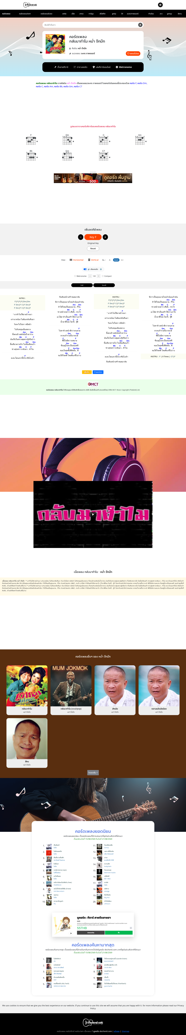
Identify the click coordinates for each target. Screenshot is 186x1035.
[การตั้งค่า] (160, 4)
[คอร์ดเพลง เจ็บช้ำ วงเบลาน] (100, 979)
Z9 (54, 961)
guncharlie (108, 986)
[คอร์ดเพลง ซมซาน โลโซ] (49, 896)
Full (82, 285)
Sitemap (125, 1031)
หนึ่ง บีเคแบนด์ (108, 854)
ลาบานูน (106, 891)
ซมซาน (56, 895)
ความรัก (107, 864)
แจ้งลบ (117, 1031)
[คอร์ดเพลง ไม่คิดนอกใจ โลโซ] (49, 853)
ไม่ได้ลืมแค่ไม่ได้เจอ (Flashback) (115, 983)
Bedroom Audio (109, 873)
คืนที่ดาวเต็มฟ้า (59, 857)
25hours (107, 904)
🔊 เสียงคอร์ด (93, 269)
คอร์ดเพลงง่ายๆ (25, 13)
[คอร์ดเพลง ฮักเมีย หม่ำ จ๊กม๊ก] (115, 686)
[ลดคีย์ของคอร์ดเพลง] (80, 237)
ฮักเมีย (115, 708)
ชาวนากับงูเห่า (58, 901)
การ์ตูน (91, 13)
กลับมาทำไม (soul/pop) (71, 708)
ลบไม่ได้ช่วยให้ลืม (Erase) (62, 888)
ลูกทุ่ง (114, 13)
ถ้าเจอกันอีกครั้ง (59, 977)
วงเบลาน (107, 980)
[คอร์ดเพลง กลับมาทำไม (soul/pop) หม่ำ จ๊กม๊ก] (70, 686)
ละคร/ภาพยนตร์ (132, 13)
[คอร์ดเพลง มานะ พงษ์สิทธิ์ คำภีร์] (100, 859)
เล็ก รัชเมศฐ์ (57, 974)
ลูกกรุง (169, 13)
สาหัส (106, 882)
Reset (93, 248)
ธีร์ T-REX (107, 879)
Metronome (81, 276)
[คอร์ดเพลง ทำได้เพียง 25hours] (100, 902)
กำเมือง (151, 13)
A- (110, 260)
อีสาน (180, 13)
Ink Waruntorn (59, 891)
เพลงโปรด (134, 53)
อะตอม (106, 974)
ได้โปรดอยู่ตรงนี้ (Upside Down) (115, 958)
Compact (108, 276)
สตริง (64, 13)
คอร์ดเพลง (6, 13)
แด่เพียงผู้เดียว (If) (110, 965)
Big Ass (107, 897)
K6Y (55, 980)
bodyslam (107, 866)
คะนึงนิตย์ (57, 965)
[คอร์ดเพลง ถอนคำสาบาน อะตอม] (100, 972)
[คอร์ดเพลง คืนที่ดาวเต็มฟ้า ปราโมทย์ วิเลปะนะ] (49, 859)
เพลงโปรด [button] (98, 372)
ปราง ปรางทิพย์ (59, 967)
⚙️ (101, 269)
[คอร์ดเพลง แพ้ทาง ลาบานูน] (100, 890)
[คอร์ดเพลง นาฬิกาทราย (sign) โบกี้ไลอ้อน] (49, 871)
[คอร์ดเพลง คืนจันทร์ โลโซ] (49, 846)
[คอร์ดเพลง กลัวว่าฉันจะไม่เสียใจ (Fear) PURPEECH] (49, 884)
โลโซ (55, 848)
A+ (122, 260)
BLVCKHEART (109, 961)
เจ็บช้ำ (106, 977)
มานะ (106, 857)
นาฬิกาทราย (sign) (60, 870)
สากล (81, 13)
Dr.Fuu (106, 848)
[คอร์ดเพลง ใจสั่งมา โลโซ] (49, 865)
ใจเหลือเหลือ (108, 845)
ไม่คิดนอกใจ (58, 851)
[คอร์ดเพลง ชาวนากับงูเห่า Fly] (49, 902)
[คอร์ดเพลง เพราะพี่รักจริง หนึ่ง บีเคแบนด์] (100, 853)
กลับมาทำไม (27, 708)
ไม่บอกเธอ (107, 870)
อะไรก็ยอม (57, 876)
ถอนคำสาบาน (109, 971)
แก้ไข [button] (87, 372)
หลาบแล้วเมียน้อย (159, 708)
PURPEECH (57, 885)
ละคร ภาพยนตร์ (88, 53)
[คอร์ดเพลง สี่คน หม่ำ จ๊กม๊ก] (26, 738)
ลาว (161, 13)
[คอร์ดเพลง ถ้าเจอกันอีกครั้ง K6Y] (49, 979)
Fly (55, 904)
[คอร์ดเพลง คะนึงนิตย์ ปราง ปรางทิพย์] (49, 966)
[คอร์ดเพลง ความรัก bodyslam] (100, 865)
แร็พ (73, 13)
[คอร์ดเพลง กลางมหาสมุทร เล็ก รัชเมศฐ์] (49, 972)
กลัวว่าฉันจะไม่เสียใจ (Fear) (63, 882)
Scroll (104, 285)
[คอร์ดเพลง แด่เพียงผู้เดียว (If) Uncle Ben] (100, 966)
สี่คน (27, 761)
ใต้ (122, 13)
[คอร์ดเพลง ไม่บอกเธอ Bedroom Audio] (100, 871)
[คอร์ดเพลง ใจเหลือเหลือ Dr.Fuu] (100, 846)
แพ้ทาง (106, 888)
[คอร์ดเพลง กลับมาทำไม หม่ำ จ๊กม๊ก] (26, 686)
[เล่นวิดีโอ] (93, 514)
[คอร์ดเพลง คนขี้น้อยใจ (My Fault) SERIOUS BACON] (49, 985)
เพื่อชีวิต (102, 13)
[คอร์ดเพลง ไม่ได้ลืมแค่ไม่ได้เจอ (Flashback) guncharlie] (100, 985)
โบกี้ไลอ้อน (57, 873)
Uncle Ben (108, 967)
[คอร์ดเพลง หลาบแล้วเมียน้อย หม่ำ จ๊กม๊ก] (159, 686)
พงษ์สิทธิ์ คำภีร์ (109, 860)
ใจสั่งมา (56, 864)
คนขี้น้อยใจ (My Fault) (61, 983)
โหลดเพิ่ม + (93, 772)
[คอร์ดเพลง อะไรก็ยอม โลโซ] (49, 877)
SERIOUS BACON (60, 986)
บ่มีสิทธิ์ (106, 876)
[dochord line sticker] (93, 924)
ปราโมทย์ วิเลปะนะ (59, 860)
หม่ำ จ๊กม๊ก (82, 48)
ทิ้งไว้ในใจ (107, 895)
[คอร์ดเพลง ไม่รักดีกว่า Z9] (49, 960)
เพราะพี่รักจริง (109, 851)
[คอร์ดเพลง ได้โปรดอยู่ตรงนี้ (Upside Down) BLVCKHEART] (100, 960)
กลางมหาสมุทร (59, 971)
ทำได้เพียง (107, 901)
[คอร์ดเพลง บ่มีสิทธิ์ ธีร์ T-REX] (100, 877)
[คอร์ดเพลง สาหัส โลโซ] (100, 884)
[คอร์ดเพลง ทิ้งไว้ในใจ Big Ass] (100, 896)
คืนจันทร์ (56, 845)
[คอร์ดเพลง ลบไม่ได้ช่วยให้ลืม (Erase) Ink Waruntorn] (49, 890)
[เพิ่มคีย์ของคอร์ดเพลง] (105, 237)
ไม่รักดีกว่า (57, 958)
